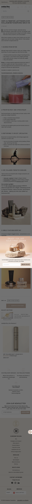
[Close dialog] (31, 237)
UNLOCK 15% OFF (26, 264)
